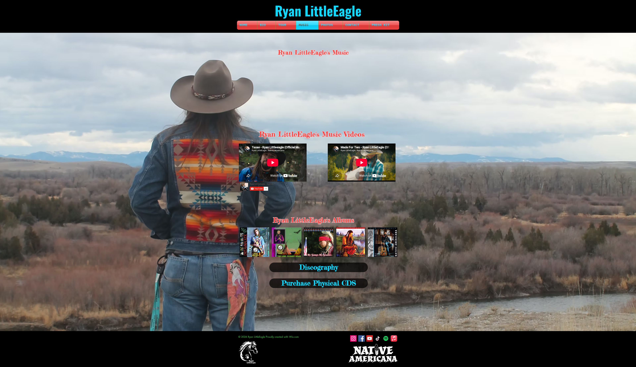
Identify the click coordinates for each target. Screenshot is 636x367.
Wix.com (294, 336)
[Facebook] (361, 338)
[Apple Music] (394, 338)
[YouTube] (369, 338)
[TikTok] (377, 338)
